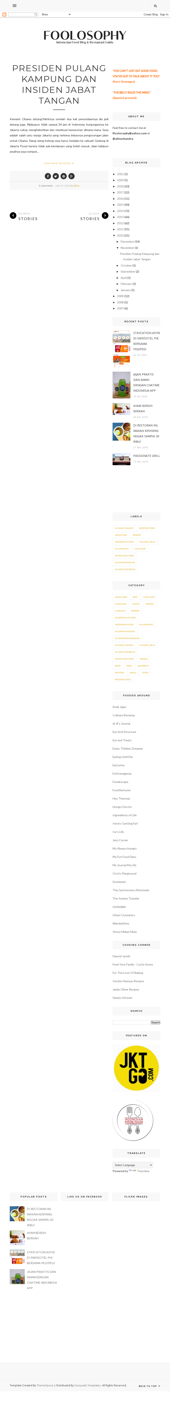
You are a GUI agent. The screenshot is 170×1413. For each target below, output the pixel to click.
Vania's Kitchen (122, 997)
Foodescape (120, 782)
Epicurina (118, 765)
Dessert (137, 535)
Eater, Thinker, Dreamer (128, 748)
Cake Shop (140, 548)
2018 (120, 186)
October (126, 265)
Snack (133, 672)
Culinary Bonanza (124, 715)
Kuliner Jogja (147, 542)
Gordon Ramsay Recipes (128, 981)
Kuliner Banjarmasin (127, 638)
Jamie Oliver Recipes (126, 989)
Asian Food (121, 535)
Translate (143, 1171)
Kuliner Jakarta (124, 528)
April (124, 277)
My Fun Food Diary (124, 857)
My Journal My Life (124, 865)
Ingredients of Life (125, 815)
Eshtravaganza (122, 773)
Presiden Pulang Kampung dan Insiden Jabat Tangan (59, 84)
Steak (145, 672)
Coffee (136, 604)
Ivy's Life (118, 832)
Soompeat (119, 881)
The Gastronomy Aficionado (131, 890)
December (127, 241)
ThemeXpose (45, 1385)
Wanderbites (121, 923)
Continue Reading (58, 163)
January (126, 290)
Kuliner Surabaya (125, 569)
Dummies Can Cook (125, 617)
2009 (120, 296)
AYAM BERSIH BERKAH (142, 408)
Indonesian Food (124, 542)
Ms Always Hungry (125, 848)
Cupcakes (120, 610)
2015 (120, 204)
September (128, 271)
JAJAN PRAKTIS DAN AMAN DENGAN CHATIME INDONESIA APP (146, 382)
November (127, 247)
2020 (120, 180)
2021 (120, 174)
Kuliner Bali (122, 548)
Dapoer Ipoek (121, 956)
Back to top (148, 1386)
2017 (120, 192)
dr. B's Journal (121, 723)
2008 (120, 302)
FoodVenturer (122, 790)
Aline (76, 185)
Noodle (144, 659)
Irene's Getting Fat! (125, 823)
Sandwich (143, 665)
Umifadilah (119, 906)
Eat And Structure (124, 732)
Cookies (149, 604)
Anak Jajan (119, 707)
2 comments (46, 185)
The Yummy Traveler (126, 898)
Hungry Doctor (122, 807)
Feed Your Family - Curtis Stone (133, 964)
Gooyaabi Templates (87, 1385)
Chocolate (120, 604)
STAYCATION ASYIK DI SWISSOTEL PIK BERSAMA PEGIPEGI (146, 341)
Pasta (118, 665)
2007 (120, 308)
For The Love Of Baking (128, 972)
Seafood (119, 672)
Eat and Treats (122, 740)
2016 (120, 198)
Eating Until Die (123, 757)
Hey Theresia (121, 798)
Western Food (147, 528)
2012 (120, 223)
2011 (120, 229)
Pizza (129, 665)
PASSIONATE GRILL (146, 456)
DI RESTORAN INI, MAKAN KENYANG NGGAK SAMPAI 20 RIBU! (146, 433)
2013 (120, 217)
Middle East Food (124, 555)
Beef (135, 597)
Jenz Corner (120, 840)
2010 (120, 235)
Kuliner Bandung (125, 562)
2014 (120, 211)
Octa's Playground (124, 873)
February (126, 283)
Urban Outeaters (124, 915)
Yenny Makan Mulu (125, 931)
